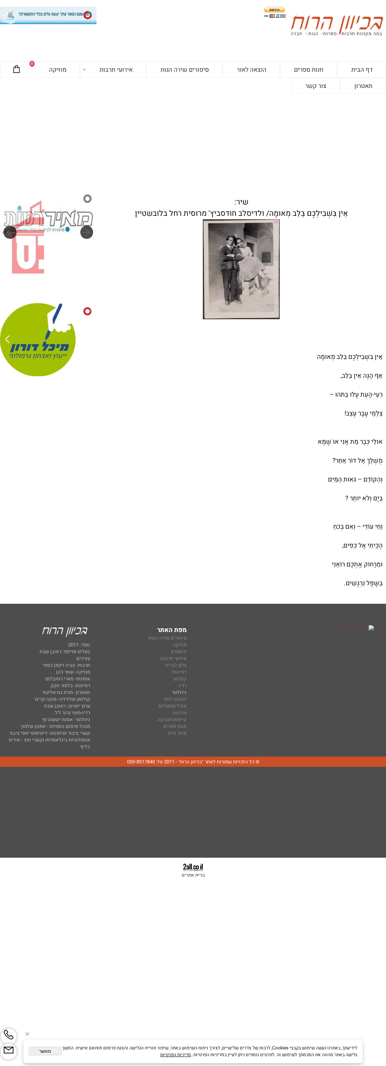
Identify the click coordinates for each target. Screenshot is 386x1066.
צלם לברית (176, 665)
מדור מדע (177, 733)
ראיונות (179, 672)
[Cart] (16, 70)
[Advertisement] (193, 142)
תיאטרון (179, 651)
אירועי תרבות (116, 69)
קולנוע (179, 678)
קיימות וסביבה (172, 719)
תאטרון (363, 86)
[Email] (8, 1051)
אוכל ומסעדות (172, 706)
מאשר (45, 1051)
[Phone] (8, 1036)
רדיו (183, 685)
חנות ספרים (308, 69)
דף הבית (361, 69)
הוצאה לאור (252, 69)
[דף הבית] (337, 27)
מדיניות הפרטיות (175, 1054)
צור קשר (315, 86)
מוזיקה (57, 69)
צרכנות (180, 712)
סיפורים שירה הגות (185, 69)
